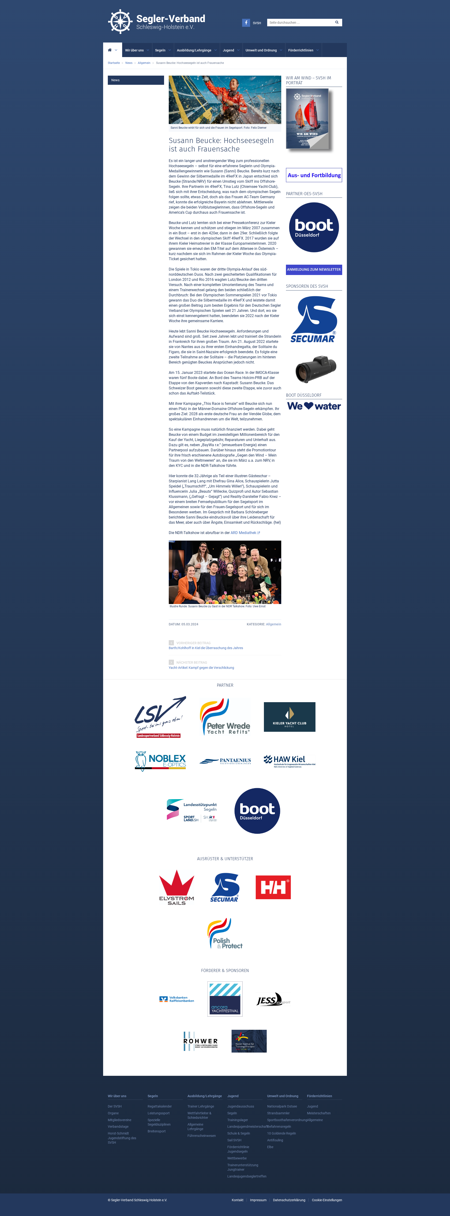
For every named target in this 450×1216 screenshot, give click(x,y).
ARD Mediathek (243, 533)
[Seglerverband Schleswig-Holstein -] (156, 31)
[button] (337, 22)
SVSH (257, 23)
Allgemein (273, 624)
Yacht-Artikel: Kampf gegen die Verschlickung (201, 668)
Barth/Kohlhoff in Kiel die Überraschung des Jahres (206, 648)
